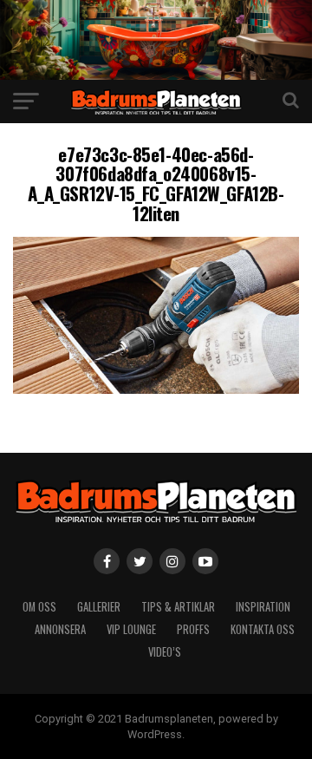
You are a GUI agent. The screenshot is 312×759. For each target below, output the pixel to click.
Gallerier (98, 607)
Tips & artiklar (178, 607)
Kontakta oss (263, 629)
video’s (164, 652)
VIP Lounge (131, 629)
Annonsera (60, 629)
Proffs (193, 629)
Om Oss (39, 607)
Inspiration (263, 607)
